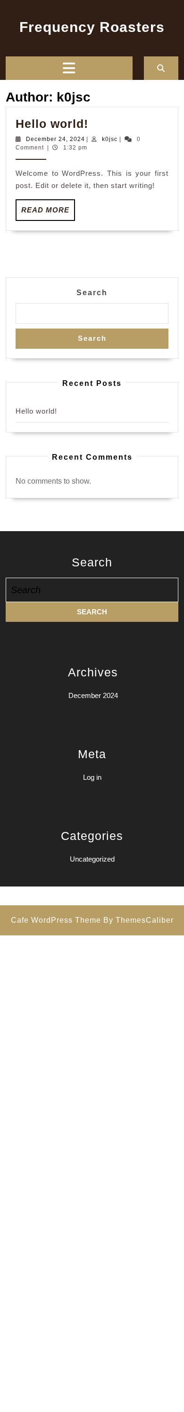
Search (92, 293)
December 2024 (93, 695)
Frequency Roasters (92, 27)
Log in (92, 777)
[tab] (69, 68)
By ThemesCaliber (138, 920)
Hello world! (52, 123)
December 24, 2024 (55, 139)
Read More (48, 213)
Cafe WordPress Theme (56, 920)
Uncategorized (92, 859)
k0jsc (109, 139)
